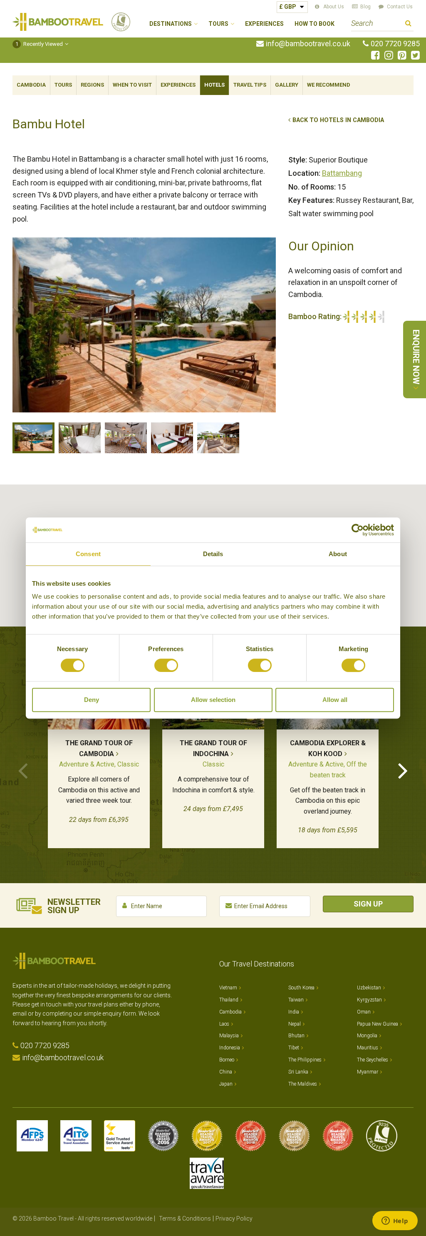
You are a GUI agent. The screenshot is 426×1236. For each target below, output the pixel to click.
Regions (92, 85)
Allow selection (213, 699)
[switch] (166, 665)
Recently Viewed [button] (39, 44)
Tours (63, 85)
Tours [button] (218, 24)
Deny (91, 699)
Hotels (214, 85)
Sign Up (368, 903)
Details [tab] (213, 553)
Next (403, 770)
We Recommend (328, 85)
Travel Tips (249, 85)
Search (408, 24)
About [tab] (338, 553)
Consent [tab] (88, 553)
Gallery (286, 85)
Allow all (334, 699)
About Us (333, 7)
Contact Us (400, 7)
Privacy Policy (234, 1218)
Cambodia (31, 85)
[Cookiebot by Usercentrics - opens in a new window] (357, 530)
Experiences (264, 24)
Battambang (342, 173)
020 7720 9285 (395, 43)
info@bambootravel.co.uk (308, 43)
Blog (365, 7)
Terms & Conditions (185, 1218)
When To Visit (132, 85)
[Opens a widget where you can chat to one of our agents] (395, 1221)
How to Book (314, 24)
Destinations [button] (170, 24)
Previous (22, 770)
